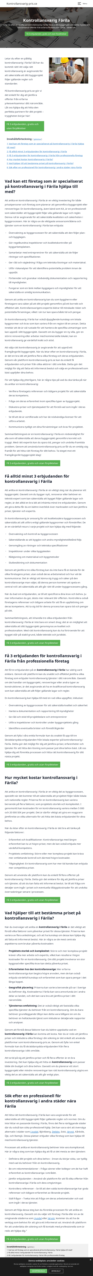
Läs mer (70, 1266)
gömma (37, 139)
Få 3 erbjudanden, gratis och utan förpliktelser (46, 34)
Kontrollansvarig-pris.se (22, 3)
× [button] (90, 1260)
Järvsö (70, 1131)
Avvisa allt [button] (55, 1271)
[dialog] (46, 1266)
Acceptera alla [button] (38, 1271)
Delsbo (56, 1131)
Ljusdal (34, 1131)
